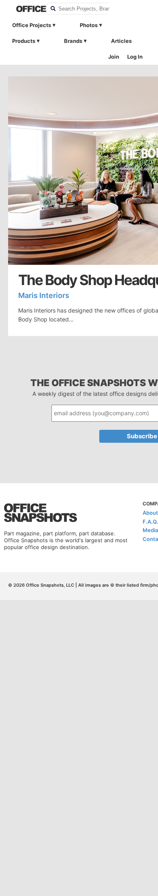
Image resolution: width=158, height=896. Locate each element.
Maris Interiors (43, 295)
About (150, 512)
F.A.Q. (150, 521)
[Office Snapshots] (26, 9)
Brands (73, 41)
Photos (89, 25)
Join (113, 56)
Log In (135, 56)
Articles (121, 41)
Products (23, 41)
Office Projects (31, 25)
